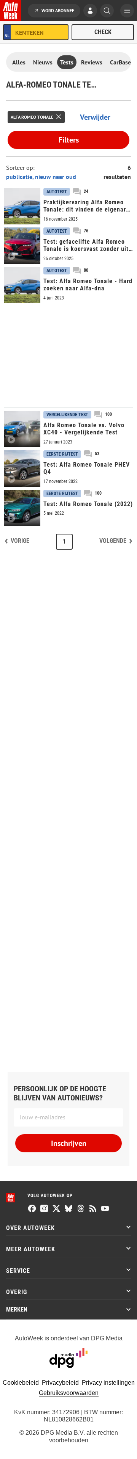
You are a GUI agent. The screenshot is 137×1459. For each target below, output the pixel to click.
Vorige (20, 540)
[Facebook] (32, 1209)
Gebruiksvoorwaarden (69, 1393)
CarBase (120, 62)
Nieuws (43, 62)
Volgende (112, 540)
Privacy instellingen (108, 1382)
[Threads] (80, 1209)
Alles (18, 62)
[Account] (90, 11)
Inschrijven (68, 1143)
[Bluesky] (68, 1209)
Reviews (91, 62)
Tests (66, 62)
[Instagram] (44, 1209)
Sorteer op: (20, 167)
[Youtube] (105, 1209)
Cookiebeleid (21, 1382)
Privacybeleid (60, 1382)
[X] (56, 1209)
